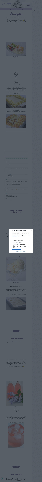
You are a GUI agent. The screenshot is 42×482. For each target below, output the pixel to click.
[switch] (28, 240)
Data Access (21, 251)
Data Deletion (17, 251)
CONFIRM (16, 249)
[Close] (31, 230)
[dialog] (21, 241)
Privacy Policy (24, 251)
